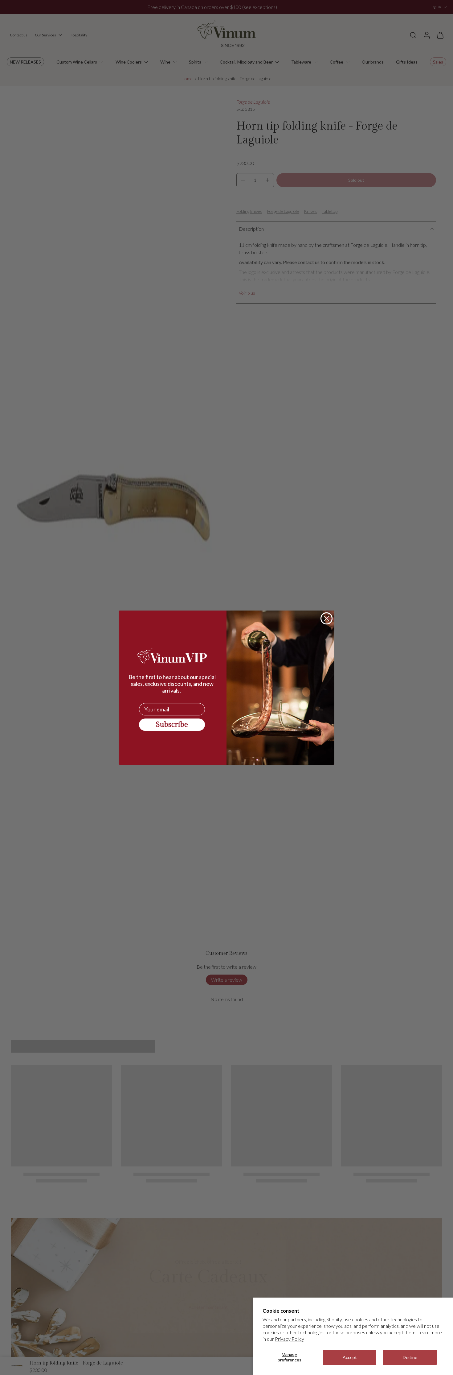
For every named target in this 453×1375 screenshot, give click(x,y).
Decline (410, 1357)
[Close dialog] (326, 618)
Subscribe (172, 724)
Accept (350, 1357)
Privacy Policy (289, 1339)
